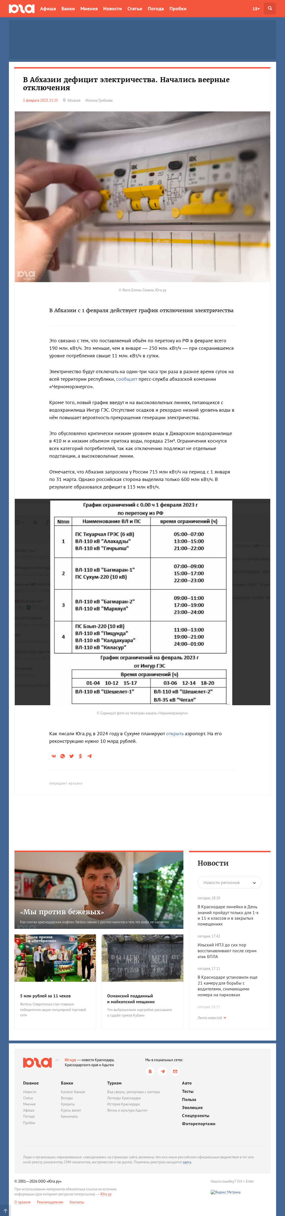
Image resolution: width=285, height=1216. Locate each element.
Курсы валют (71, 1110)
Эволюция (192, 1107)
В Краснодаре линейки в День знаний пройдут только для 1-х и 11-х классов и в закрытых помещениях (228, 915)
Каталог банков (73, 1092)
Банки (68, 8)
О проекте (22, 1202)
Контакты (77, 1202)
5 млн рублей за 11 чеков (45, 995)
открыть (174, 733)
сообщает (126, 379)
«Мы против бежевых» (62, 912)
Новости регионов (221, 882)
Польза (189, 1099)
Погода (156, 8)
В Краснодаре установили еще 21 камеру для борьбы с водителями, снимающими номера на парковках (227, 985)
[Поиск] (270, 8)
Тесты (187, 1091)
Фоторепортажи (198, 1123)
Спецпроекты (195, 1115)
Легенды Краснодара (124, 1098)
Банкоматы (69, 1116)
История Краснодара (123, 1104)
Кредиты (68, 1104)
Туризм (114, 1083)
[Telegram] (163, 1071)
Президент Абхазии (66, 783)
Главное (31, 1083)
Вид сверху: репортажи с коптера (133, 1092)
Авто (187, 1083)
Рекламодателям (50, 1202)
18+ (256, 8)
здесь (187, 1162)
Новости (112, 8)
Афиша (48, 8)
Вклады (67, 1098)
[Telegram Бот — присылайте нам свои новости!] (175, 1071)
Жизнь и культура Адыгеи (127, 1110)
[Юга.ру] (22, 8)
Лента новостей (210, 1017)
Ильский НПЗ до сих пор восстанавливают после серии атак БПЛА (227, 950)
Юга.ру (70, 1060)
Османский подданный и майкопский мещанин (131, 998)
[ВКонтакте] (150, 1071)
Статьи (134, 8)
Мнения (89, 8)
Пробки (177, 8)
